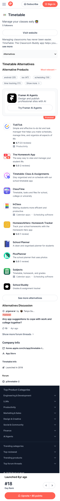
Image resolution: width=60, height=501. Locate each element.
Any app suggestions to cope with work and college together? (27, 321)
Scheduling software (43, 214)
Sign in (51, 4)
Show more (32, 83)
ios (25, 77)
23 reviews (25, 143)
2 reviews (24, 165)
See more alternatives (30, 298)
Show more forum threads (16, 334)
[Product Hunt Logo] (10, 4)
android (10, 77)
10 (6, 328)
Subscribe (32, 4)
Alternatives (9, 54)
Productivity (22, 146)
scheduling (42, 77)
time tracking (12, 83)
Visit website (30, 32)
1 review (24, 234)
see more (7, 46)
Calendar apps (23, 214)
